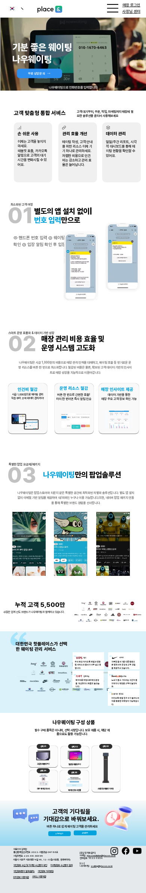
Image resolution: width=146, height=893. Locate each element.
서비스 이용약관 (39, 876)
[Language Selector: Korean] (13, 8)
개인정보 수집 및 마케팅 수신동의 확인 (30, 865)
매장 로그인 (131, 5)
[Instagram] (114, 851)
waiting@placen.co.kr (102, 866)
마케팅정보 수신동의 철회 (62, 865)
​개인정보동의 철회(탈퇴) (23, 871)
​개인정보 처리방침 (46, 871)
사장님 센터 (131, 11)
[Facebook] (126, 851)
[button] (133, 81)
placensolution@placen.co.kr (101, 855)
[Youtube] (137, 851)
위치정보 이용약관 (21, 877)
